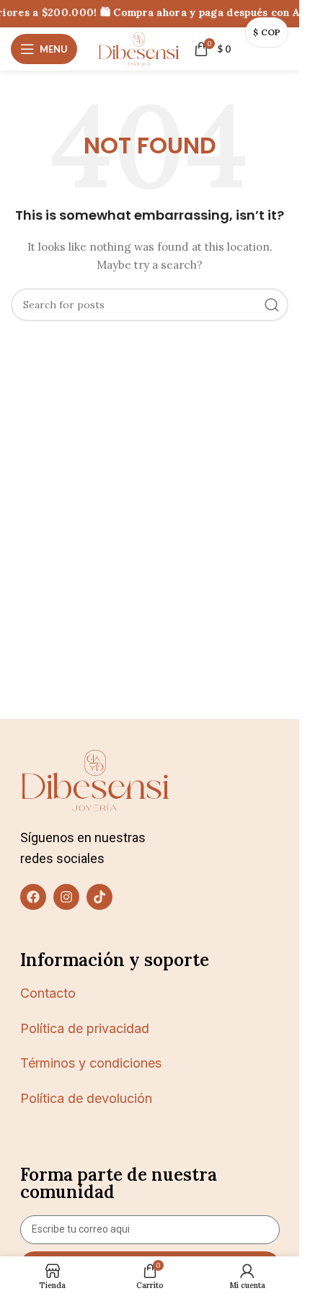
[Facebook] (33, 897)
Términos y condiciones (90, 1063)
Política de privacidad (84, 1028)
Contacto (48, 993)
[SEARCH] (271, 304)
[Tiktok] (99, 897)
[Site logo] (139, 48)
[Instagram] (66, 897)
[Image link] (95, 779)
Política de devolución (86, 1098)
